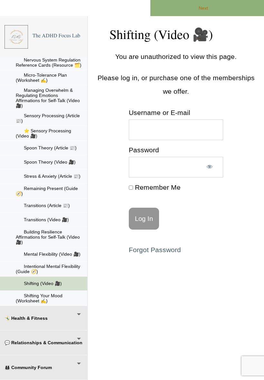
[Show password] (209, 167)
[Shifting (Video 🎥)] (16, 37)
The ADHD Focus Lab (56, 35)
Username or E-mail (159, 112)
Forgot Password (155, 249)
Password (144, 150)
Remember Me (157, 187)
